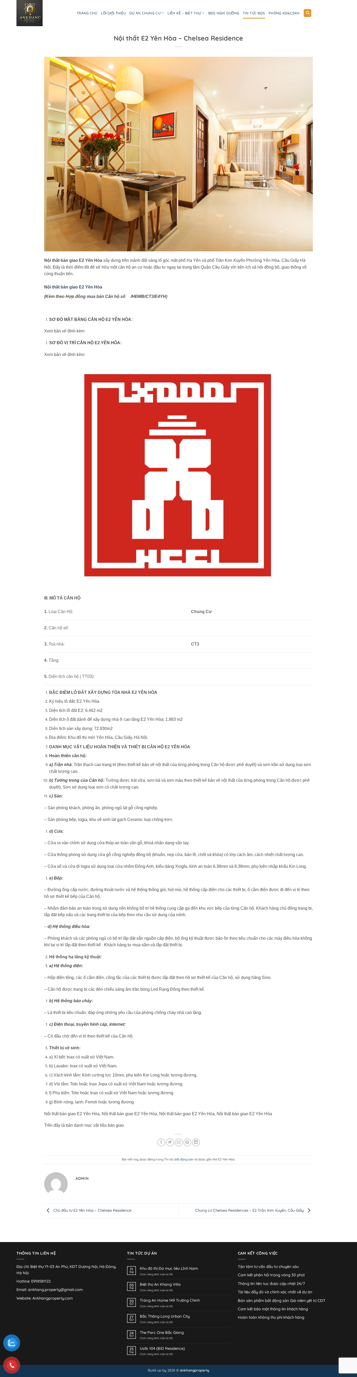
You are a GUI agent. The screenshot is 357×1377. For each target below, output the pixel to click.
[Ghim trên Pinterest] (187, 1142)
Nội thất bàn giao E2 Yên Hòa (73, 287)
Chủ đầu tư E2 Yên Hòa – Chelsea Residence (91, 1210)
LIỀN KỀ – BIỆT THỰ (184, 13)
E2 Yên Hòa (226, 1159)
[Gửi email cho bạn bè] (179, 1142)
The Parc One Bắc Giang (162, 1332)
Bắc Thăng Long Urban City (165, 1316)
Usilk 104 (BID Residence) (162, 1348)
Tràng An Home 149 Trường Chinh (170, 1300)
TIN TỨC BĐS (254, 13)
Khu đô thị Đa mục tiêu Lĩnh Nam (169, 1268)
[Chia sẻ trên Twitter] (170, 1142)
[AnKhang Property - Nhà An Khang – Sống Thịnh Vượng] (42, 13)
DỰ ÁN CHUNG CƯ (144, 13)
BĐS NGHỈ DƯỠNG (223, 13)
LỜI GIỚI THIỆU (113, 13)
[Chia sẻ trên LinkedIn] (196, 1142)
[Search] (307, 13)
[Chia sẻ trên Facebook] (161, 1142)
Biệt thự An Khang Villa (160, 1284)
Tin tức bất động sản (178, 1159)
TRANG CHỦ (87, 13)
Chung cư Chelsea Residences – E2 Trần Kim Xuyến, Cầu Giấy (250, 1210)
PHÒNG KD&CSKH (284, 13)
